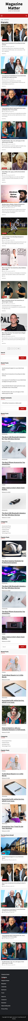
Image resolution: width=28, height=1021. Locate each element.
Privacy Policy (4, 1008)
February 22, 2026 (10, 144)
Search (3, 353)
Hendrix (4, 46)
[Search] (26, 16)
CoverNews (20, 1017)
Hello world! (18, 403)
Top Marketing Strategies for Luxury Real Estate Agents (13, 368)
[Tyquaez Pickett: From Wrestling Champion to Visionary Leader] (14, 226)
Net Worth (3, 989)
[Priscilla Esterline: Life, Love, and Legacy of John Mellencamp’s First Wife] (14, 130)
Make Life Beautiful (5, 1005)
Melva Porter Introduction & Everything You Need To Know (13, 374)
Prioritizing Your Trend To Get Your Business (12, 827)
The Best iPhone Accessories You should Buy (13, 463)
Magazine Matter (14, 6)
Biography (4, 39)
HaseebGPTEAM (5, 860)
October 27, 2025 (10, 207)
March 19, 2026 (9, 46)
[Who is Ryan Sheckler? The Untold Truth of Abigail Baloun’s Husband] (14, 322)
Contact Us (4, 999)
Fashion (4, 557)
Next (18, 348)
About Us (3, 996)
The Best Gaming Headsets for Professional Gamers (13, 562)
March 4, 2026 (9, 111)
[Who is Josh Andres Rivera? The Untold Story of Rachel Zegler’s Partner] (14, 290)
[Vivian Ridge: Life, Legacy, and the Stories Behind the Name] (14, 161)
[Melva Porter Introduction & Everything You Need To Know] (14, 32)
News (3, 853)
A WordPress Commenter (8, 403)
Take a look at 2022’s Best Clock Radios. (13, 489)
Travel (2, 992)
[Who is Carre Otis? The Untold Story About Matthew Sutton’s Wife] (14, 257)
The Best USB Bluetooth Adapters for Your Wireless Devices (14, 438)
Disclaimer (3, 1002)
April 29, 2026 (12, 860)
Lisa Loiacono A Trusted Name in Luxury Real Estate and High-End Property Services (14, 76)
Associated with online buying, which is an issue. (13, 701)
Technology (4, 697)
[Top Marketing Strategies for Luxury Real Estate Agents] (14, 846)
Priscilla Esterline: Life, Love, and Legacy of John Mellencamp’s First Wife (13, 392)
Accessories (4, 434)
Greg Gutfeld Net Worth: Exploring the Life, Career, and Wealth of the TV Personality (14, 108)
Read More (4, 53)
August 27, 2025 (10, 240)
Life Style (4, 724)
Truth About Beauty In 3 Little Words (12, 676)
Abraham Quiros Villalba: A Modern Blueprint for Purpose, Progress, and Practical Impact (13, 205)
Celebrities (3, 986)
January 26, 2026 (10, 175)
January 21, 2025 (10, 271)
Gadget (3, 484)
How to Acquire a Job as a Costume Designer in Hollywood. (13, 729)
